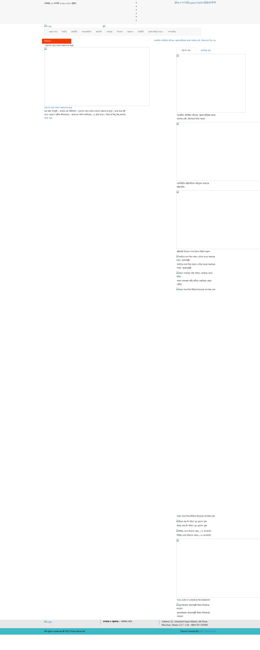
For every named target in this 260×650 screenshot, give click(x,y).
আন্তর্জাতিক (86, 31)
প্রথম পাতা (53, 31)
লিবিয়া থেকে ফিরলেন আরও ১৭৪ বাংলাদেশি (194, 535)
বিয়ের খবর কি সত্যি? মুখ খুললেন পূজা (192, 525)
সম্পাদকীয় (172, 31)
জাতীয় (64, 31)
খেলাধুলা (109, 31)
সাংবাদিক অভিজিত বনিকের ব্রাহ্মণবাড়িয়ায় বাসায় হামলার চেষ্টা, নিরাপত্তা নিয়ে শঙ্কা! (181, 40)
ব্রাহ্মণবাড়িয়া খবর (155, 31)
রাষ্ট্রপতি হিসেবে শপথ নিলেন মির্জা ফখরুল (193, 251)
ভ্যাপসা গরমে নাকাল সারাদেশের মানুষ (58, 107)
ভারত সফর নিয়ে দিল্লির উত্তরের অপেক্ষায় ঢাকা (196, 516)
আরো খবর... (49, 118)
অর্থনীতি (141, 31)
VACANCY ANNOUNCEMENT (193, 599)
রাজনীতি (74, 31)
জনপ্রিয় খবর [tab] (205, 50)
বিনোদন (120, 31)
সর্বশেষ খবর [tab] (186, 50)
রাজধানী (99, 31)
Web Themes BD (207, 631)
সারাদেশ (130, 31)
